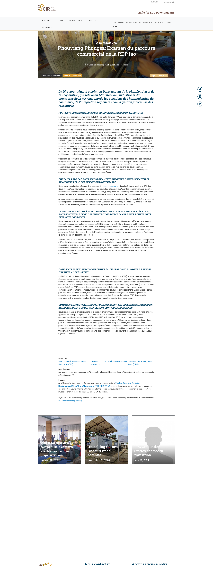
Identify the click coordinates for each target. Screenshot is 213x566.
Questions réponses (119, 65)
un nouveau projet (112, 186)
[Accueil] (47, 7)
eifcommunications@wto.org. (70, 401)
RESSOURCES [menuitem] (46, 27)
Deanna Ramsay (96, 65)
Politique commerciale (72, 76)
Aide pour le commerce (52, 76)
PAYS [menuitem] (61, 21)
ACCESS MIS (168, 2)
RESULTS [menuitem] (92, 21)
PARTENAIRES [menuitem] (73, 21)
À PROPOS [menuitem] (45, 21)
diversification (121, 361)
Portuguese (162, 76)
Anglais (153, 76)
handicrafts (109, 361)
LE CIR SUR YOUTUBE (162, 22)
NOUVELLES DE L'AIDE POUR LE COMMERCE (132, 22)
